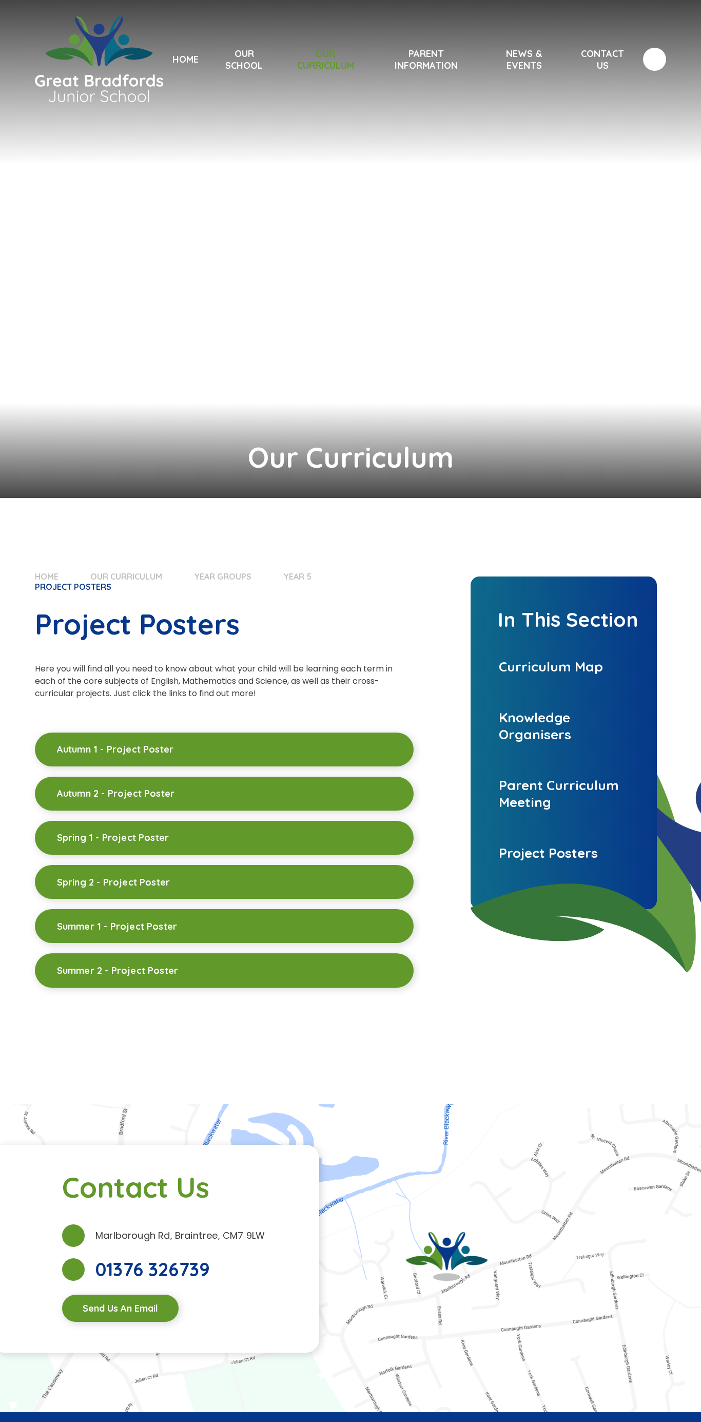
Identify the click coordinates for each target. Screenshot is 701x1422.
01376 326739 (152, 1269)
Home (47, 576)
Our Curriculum (126, 576)
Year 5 (297, 576)
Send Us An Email (120, 1308)
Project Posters (73, 587)
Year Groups (222, 576)
